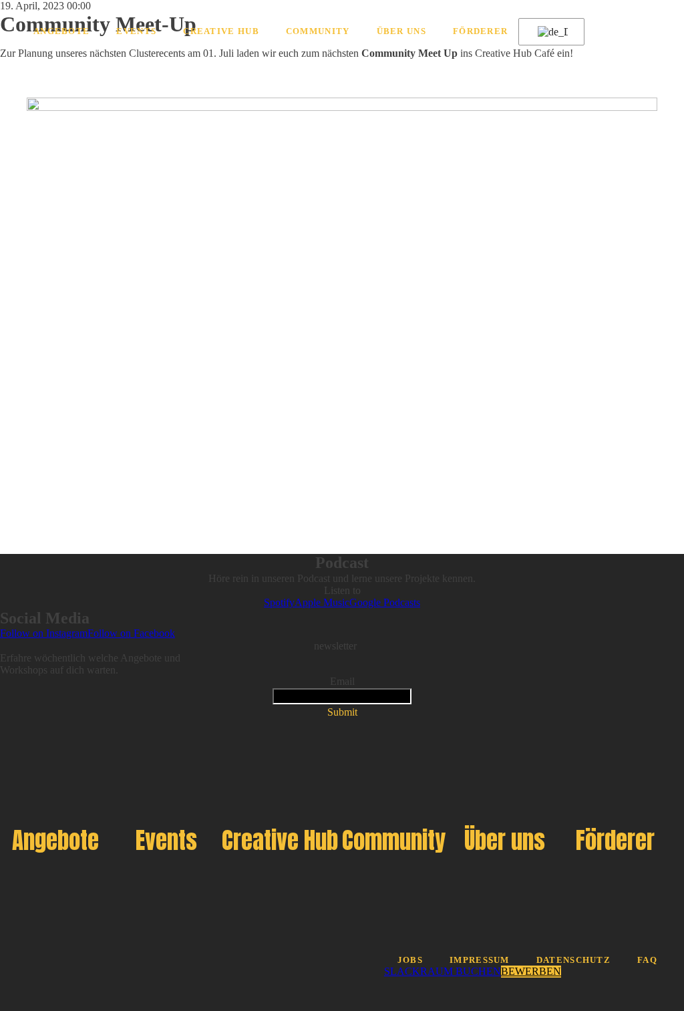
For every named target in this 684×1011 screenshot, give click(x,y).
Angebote (61, 31)
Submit (342, 712)
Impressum (480, 960)
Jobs (410, 960)
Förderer (480, 31)
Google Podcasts (384, 602)
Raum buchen (460, 971)
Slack (402, 971)
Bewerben (531, 971)
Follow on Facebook (131, 633)
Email (342, 681)
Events (136, 31)
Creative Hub (221, 31)
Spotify (279, 602)
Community (318, 31)
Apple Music (322, 602)
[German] (549, 32)
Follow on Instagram (44, 633)
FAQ (647, 960)
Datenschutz (573, 960)
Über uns (401, 31)
